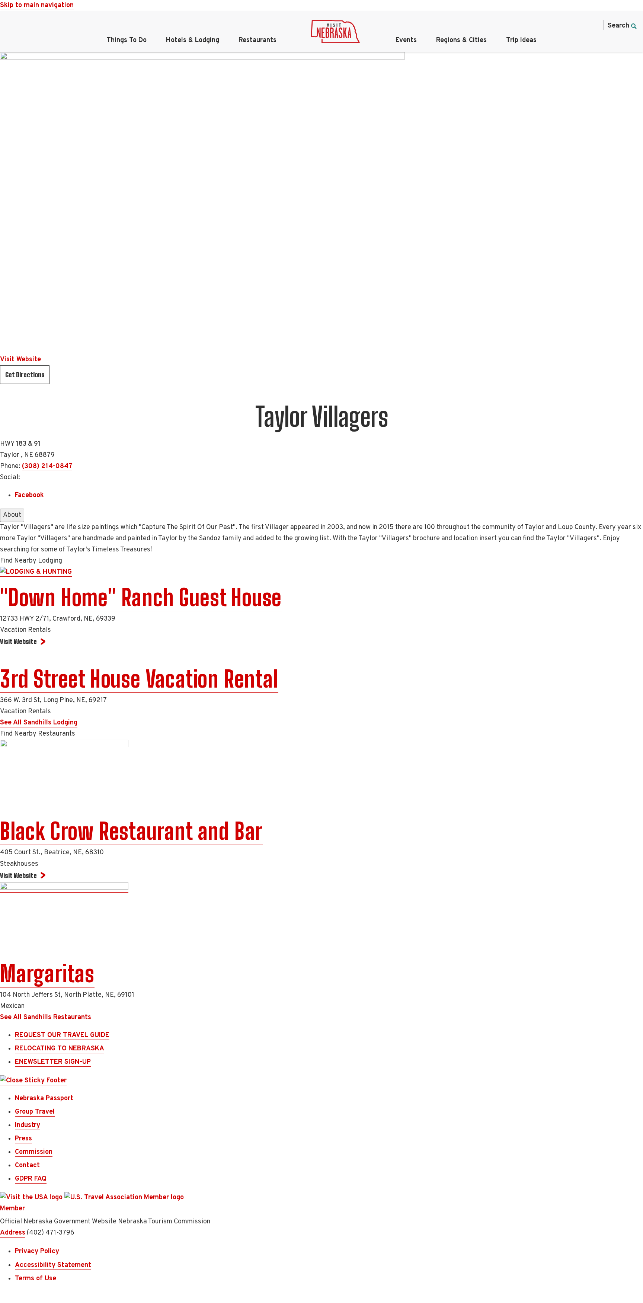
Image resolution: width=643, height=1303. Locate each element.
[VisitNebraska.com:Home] (335, 33)
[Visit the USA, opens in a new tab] (32, 1197)
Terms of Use (35, 1278)
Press (23, 1138)
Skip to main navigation (37, 5)
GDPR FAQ (31, 1179)
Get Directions (25, 375)
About (12, 515)
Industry (27, 1125)
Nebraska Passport (44, 1098)
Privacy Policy (37, 1251)
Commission (33, 1152)
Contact (27, 1165)
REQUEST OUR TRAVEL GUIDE (62, 1035)
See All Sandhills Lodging (38, 722)
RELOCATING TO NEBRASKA (59, 1048)
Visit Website (20, 359)
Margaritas (47, 973)
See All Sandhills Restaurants (45, 1017)
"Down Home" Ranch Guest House (141, 597)
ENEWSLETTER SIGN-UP (53, 1062)
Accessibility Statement (53, 1265)
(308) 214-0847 (47, 466)
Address (12, 1233)
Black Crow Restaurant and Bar (131, 831)
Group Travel (35, 1112)
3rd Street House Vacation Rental (139, 679)
